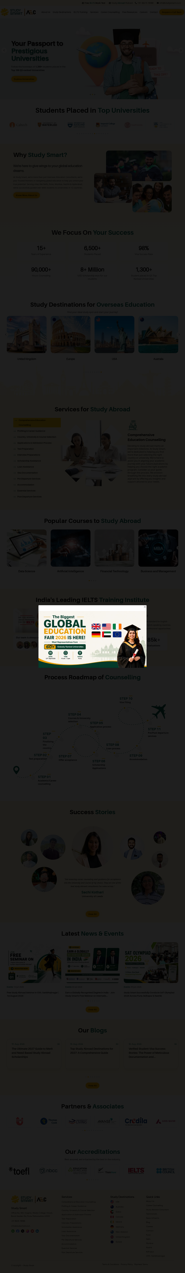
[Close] (145, 606)
